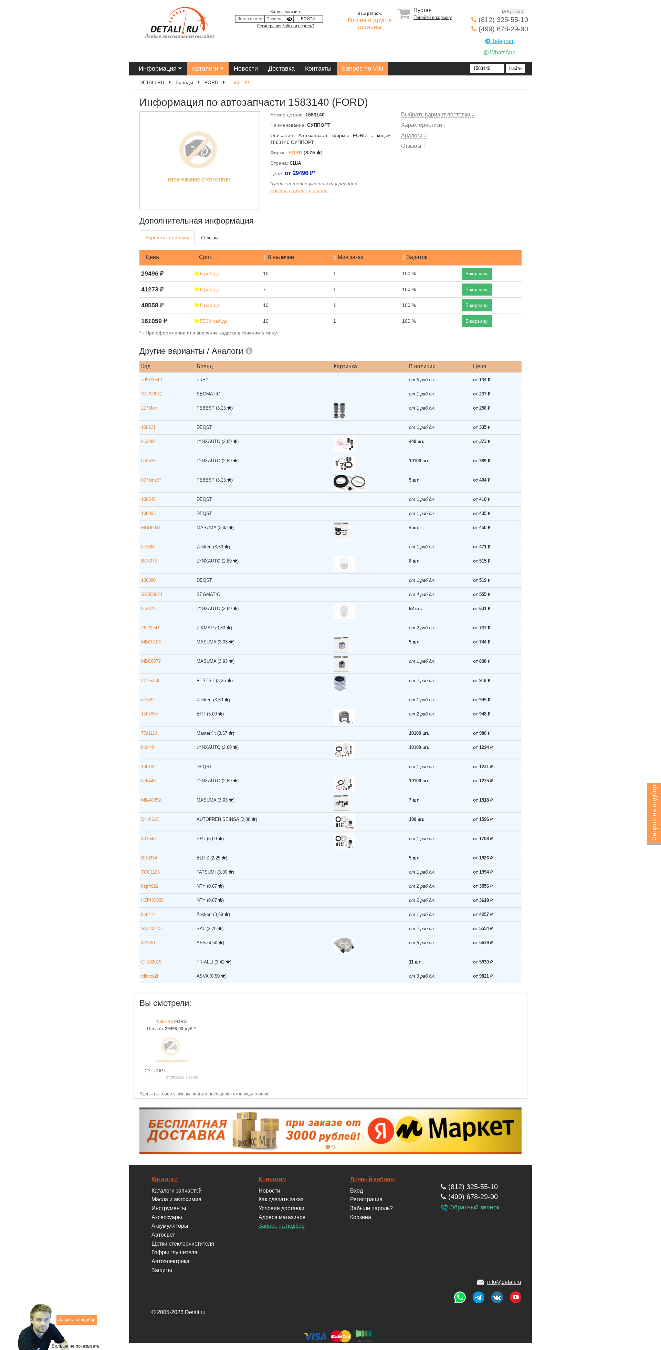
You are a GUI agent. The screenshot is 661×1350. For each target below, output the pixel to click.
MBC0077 (151, 661)
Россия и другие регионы (370, 24)
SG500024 (151, 594)
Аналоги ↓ (414, 135)
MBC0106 (151, 642)
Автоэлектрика (170, 1261)
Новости (246, 68)
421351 (148, 942)
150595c (149, 714)
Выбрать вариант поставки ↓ (437, 114)
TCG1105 (150, 872)
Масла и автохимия (176, 1199)
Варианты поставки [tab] (167, 237)
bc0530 (148, 460)
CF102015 (151, 962)
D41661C (150, 819)
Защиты (161, 1270)
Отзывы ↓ (413, 146)
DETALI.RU (151, 82)
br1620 (148, 546)
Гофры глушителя (174, 1252)
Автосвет (163, 1235)
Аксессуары (166, 1217)
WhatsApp (502, 52)
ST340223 (151, 928)
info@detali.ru (504, 1282)
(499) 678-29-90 (502, 29)
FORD (211, 82)
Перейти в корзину (432, 17)
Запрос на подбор (282, 1226)
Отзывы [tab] (209, 237)
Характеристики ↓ (423, 125)
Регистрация (269, 26)
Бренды (184, 82)
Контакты (318, 68)
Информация (158, 68)
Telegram (503, 41)
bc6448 (148, 780)
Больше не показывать (75, 1346)
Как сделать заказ (281, 1199)
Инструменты (168, 1208)
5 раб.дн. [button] (210, 305)
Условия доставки (281, 1208)
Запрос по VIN (362, 68)
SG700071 (151, 393)
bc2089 (148, 441)
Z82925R (150, 627)
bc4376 (148, 608)
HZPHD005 (152, 900)
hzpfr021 (149, 886)
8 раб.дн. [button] (210, 289)
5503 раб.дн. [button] (214, 321)
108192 (148, 766)
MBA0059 (151, 800)
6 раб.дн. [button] (210, 273)
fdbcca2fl (150, 976)
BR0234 (149, 858)
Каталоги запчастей (176, 1191)
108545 (148, 499)
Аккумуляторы (169, 1226)
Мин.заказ (350, 257)
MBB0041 (151, 527)
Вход (356, 1191)
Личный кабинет (373, 1179)
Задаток (417, 257)
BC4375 (149, 561)
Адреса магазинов (282, 1217)
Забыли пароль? (298, 26)
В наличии (280, 257)
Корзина (360, 1217)
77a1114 (149, 733)
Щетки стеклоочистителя (182, 1244)
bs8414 (148, 914)
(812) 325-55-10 (502, 19)
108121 (148, 427)
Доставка (281, 68)
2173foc (149, 408)
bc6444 (148, 747)
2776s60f (150, 680)
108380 (148, 580)
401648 (148, 838)
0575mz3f (151, 480)
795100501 (152, 379)
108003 (148, 513)
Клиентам (272, 1179)
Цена (152, 257)
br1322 (148, 699)
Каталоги (206, 68)
